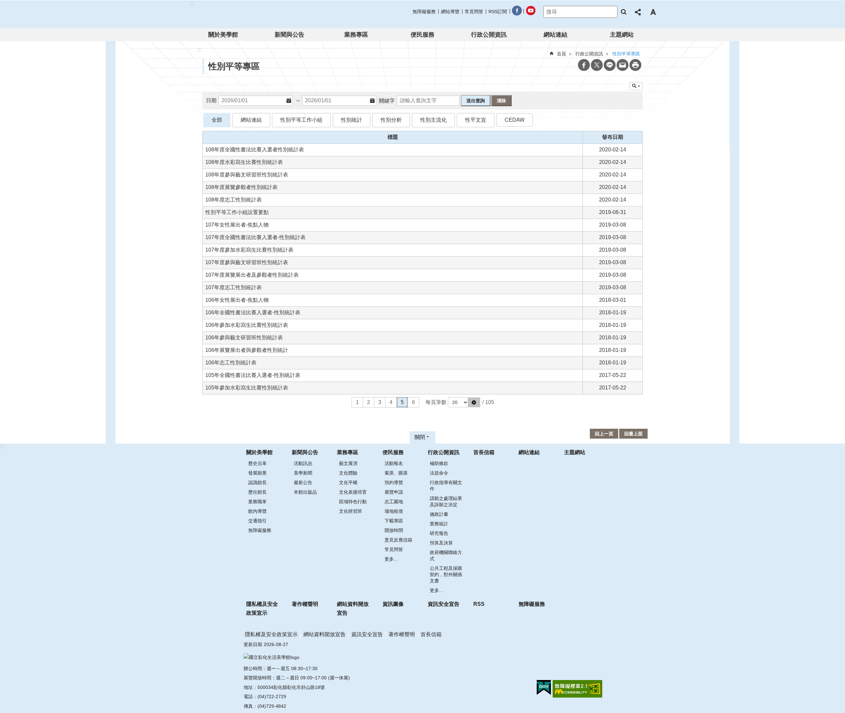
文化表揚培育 (353, 492)
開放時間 (394, 530)
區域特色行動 (353, 501)
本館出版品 (305, 492)
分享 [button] (638, 12)
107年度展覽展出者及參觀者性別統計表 (252, 275)
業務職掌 (257, 501)
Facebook (584, 65)
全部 (217, 120)
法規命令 (439, 473)
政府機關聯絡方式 (446, 555)
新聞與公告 (289, 34)
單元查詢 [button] (636, 86)
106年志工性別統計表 (230, 362)
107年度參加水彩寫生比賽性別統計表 (249, 250)
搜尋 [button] (623, 12)
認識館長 (257, 482)
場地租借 (394, 511)
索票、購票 (396, 473)
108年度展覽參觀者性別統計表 (241, 187)
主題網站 (622, 34)
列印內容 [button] (635, 65)
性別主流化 (433, 120)
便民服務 (422, 34)
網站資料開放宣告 (353, 608)
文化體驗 (348, 473)
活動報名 (394, 463)
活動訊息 (303, 463)
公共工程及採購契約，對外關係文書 (446, 574)
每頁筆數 (436, 402)
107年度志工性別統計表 (233, 287)
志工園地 (394, 501)
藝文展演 (348, 463)
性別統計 (351, 120)
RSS (479, 604)
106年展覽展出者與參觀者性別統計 (246, 350)
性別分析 (391, 120)
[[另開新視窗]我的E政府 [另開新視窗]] (544, 687)
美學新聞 (303, 473)
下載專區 (394, 520)
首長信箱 (483, 452)
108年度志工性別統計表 (233, 199)
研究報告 (439, 533)
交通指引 (257, 520)
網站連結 (555, 34)
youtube (530, 12)
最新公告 (303, 482)
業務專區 (356, 34)
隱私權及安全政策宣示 (262, 608)
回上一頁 (604, 433)
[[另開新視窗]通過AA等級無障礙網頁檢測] (577, 689)
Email (622, 65)
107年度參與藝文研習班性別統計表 (246, 262)
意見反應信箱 (398, 539)
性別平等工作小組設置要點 (237, 212)
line (610, 65)
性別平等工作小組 (301, 120)
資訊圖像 (393, 604)
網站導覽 (450, 11)
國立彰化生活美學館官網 (232, 14)
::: (2, 446)
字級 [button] (653, 12)
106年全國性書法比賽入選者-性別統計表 (252, 312)
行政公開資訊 (489, 34)
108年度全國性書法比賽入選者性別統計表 (254, 149)
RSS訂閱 (498, 11)
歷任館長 (257, 492)
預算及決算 (441, 542)
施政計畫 (439, 514)
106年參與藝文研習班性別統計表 (244, 337)
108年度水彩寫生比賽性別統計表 (244, 162)
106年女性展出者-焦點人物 (237, 300)
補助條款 (439, 463)
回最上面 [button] (633, 433)
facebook (517, 12)
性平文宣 (475, 120)
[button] (474, 402)
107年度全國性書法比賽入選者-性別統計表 (255, 237)
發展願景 (257, 473)
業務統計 (439, 523)
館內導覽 (257, 511)
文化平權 (348, 482)
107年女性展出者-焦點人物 (237, 225)
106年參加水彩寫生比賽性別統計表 (246, 325)
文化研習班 (350, 511)
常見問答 (474, 11)
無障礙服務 (424, 11)
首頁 (561, 53)
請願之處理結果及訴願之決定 (446, 501)
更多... (391, 559)
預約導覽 (394, 482)
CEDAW (514, 120)
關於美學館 (223, 34)
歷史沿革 (257, 463)
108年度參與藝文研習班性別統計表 (246, 174)
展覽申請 (394, 492)
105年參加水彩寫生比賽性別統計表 (246, 387)
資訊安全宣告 (443, 604)
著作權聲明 (305, 604)
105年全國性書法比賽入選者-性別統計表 (252, 375)
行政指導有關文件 (446, 485)
